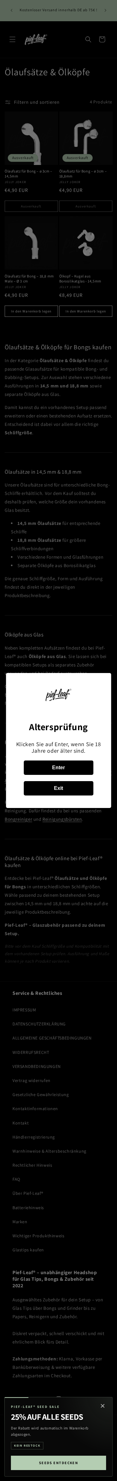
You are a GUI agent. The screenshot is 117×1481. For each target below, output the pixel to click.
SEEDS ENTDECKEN (58, 1462)
